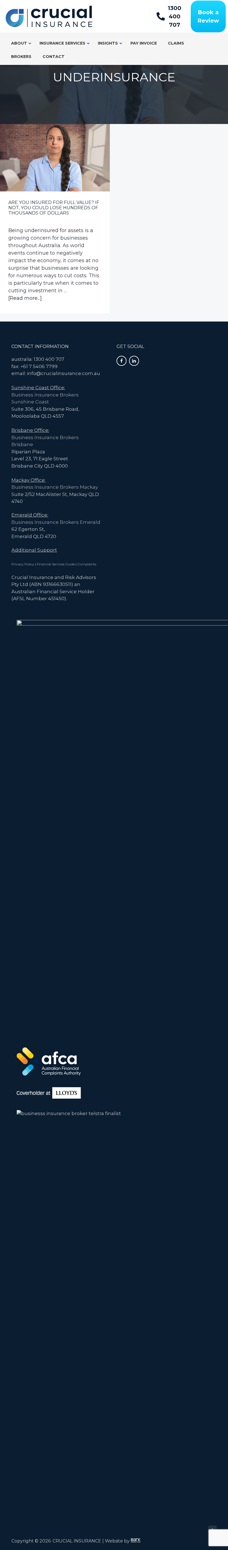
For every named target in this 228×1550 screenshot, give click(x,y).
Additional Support (34, 550)
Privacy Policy (22, 564)
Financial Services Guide (56, 564)
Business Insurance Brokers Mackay (54, 487)
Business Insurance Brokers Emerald (55, 522)
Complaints (86, 564)
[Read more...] (25, 298)
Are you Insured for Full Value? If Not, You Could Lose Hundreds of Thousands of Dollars (53, 208)
